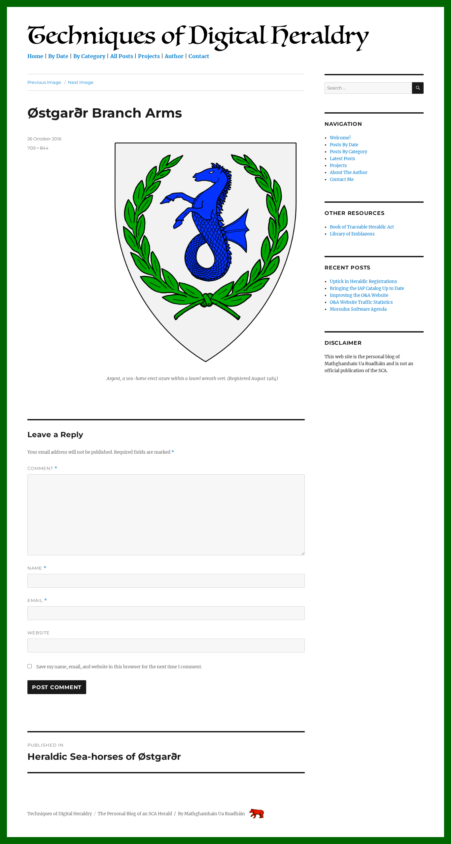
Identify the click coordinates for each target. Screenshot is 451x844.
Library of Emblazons (352, 234)
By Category (89, 56)
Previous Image (44, 82)
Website (38, 632)
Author (174, 56)
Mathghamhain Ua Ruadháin (214, 814)
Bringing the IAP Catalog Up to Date (367, 288)
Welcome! (340, 138)
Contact (199, 56)
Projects (149, 56)
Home (35, 56)
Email (37, 600)
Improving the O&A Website (359, 295)
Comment (42, 468)
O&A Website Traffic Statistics (361, 302)
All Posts (121, 56)
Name (37, 568)
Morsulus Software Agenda (358, 309)
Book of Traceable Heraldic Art (362, 227)
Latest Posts (342, 158)
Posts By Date (344, 145)
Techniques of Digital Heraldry (59, 814)
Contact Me (342, 179)
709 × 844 (38, 148)
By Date (58, 56)
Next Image (80, 82)
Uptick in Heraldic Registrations (363, 281)
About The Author (348, 172)
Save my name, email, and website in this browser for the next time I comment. (119, 667)
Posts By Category (348, 152)
